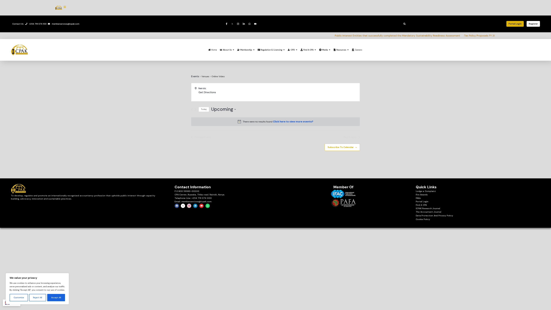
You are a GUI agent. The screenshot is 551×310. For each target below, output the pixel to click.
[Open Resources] (348, 49)
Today (204, 109)
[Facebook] (177, 206)
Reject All (37, 297)
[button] (404, 24)
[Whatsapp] (207, 206)
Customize (19, 297)
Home (214, 50)
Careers (358, 50)
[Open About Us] (233, 49)
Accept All (56, 297)
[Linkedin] (195, 206)
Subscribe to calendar (341, 147)
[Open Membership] (254, 49)
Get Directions (207, 92)
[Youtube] (201, 206)
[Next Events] (195, 109)
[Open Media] (330, 49)
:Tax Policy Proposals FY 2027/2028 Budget (448, 35)
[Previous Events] (192, 109)
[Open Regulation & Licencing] (284, 49)
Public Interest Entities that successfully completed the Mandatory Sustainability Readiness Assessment (356, 35)
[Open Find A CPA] (315, 49)
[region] (37, 288)
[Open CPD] (297, 49)
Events (195, 76)
